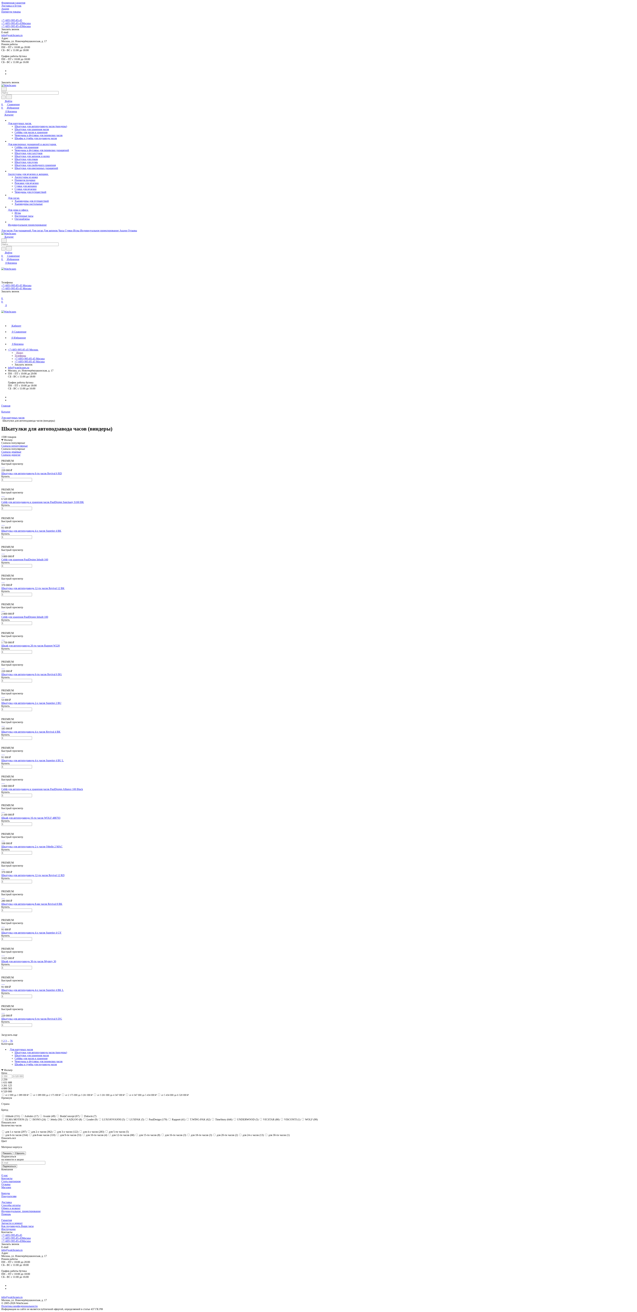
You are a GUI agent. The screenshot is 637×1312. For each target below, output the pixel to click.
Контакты (6, 1178)
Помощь (6, 1214)
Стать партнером (11, 1181)
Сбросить (20, 1153)
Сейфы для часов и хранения (31, 1058)
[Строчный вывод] (4, 457)
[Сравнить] (3, 486)
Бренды (5, 1193)
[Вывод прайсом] (7, 457)
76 (11, 1040)
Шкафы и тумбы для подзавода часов (36, 1064)
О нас (4, 1175)
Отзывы (5, 1184)
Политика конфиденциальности (19, 1306)
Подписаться (9, 1166)
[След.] (1, 1037)
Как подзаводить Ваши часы (17, 1226)
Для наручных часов (21, 1049)
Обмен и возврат (10, 1208)
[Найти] (9, 97)
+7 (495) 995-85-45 (11, 20)
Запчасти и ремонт (12, 1223)
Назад (19, 352)
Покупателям (8, 1196)
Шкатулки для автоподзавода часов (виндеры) (41, 1052)
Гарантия (6, 1220)
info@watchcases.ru (12, 35)
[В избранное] (2, 483)
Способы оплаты (11, 1205)
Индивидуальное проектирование (21, 1211)
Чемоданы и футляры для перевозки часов (39, 1061)
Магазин (6, 1187)
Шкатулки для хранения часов (32, 1055)
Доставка (6, 1202)
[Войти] (2, 272)
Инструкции (8, 1229)
